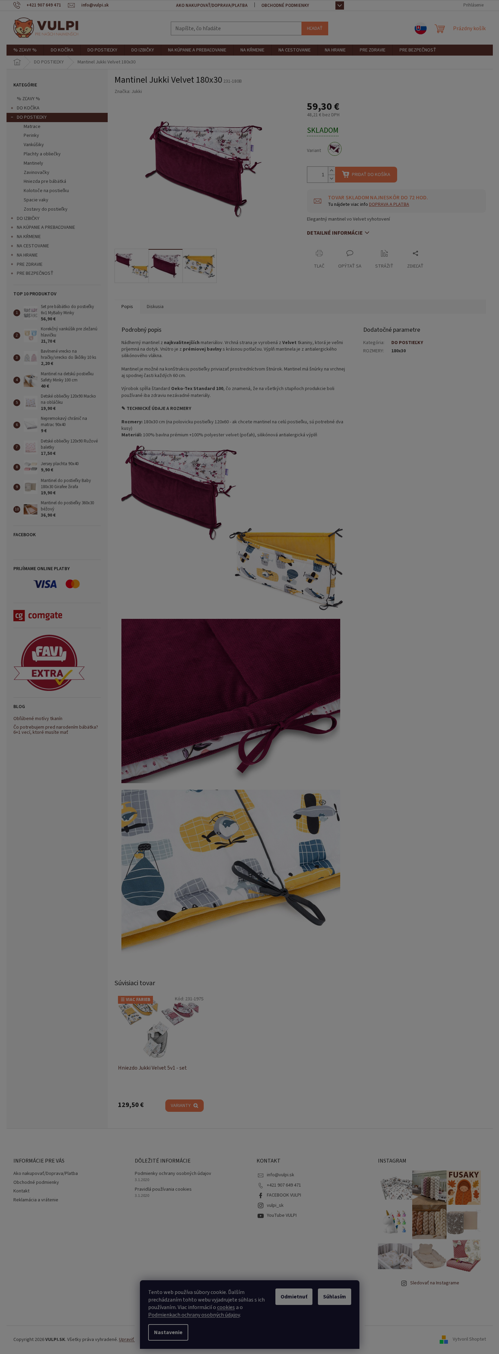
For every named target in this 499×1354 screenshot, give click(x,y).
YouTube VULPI (282, 1215)
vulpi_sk (275, 1205)
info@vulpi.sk (280, 1174)
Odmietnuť (294, 1296)
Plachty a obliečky (42, 154)
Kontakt (21, 1191)
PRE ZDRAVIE (30, 264)
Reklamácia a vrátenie (35, 1200)
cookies (226, 1307)
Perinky (31, 135)
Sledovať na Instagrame (434, 1283)
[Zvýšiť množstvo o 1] (331, 171)
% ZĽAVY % (28, 98)
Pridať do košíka (371, 174)
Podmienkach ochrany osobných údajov (194, 1315)
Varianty (181, 1105)
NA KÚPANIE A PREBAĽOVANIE (46, 227)
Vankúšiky (34, 144)
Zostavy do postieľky (46, 209)
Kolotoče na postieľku (46, 190)
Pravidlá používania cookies (163, 1189)
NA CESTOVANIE (33, 246)
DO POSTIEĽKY (32, 117)
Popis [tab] (127, 306)
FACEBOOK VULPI (284, 1195)
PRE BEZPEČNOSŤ (35, 273)
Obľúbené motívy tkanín (37, 718)
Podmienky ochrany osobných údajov (173, 1173)
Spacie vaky (36, 200)
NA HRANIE (27, 255)
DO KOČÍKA (28, 108)
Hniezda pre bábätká (45, 181)
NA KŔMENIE (29, 236)
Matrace (32, 126)
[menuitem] (25, 50)
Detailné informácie (335, 233)
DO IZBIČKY (28, 218)
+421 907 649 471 (284, 1185)
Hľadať (315, 28)
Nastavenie (168, 1332)
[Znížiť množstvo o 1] (331, 179)
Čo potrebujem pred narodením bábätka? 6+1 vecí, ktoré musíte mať (55, 730)
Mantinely (33, 163)
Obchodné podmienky (285, 5)
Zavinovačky (36, 172)
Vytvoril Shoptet (469, 1339)
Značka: (128, 91)
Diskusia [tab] (155, 306)
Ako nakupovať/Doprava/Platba (212, 5)
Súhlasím (334, 1296)
